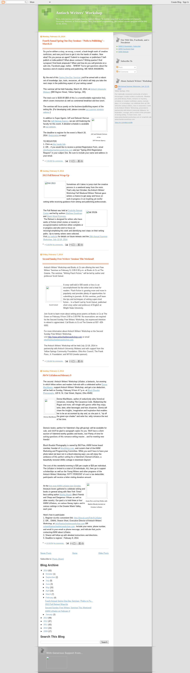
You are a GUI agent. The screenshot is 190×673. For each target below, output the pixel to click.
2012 (45, 621)
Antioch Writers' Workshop (79, 13)
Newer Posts (45, 553)
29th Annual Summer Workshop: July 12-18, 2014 (133, 87)
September (51, 577)
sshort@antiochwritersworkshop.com (59, 526)
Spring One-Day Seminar (69, 77)
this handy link (58, 144)
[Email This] (70, 161)
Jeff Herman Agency (59, 121)
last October (75, 486)
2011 (45, 625)
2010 (45, 628)
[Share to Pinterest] (81, 161)
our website (51, 127)
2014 (45, 570)
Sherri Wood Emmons (56, 216)
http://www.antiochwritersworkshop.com (65, 337)
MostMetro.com (67, 448)
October (49, 574)
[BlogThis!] (73, 161)
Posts (120, 67)
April (48, 591)
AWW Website (123, 52)
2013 (45, 618)
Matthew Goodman (74, 213)
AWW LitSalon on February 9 (56, 375)
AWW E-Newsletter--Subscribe (129, 46)
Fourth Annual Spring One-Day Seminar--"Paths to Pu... (69, 601)
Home (74, 553)
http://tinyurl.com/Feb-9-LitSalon (88, 518)
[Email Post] (66, 161)
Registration (54, 135)
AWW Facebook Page (126, 49)
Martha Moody (66, 494)
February (50, 597)
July (48, 581)
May (48, 587)
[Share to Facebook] (78, 161)
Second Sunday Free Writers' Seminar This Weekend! (68, 259)
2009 (45, 631)
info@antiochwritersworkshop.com (58, 150)
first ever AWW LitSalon (59, 486)
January (49, 614)
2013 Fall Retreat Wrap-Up (55, 175)
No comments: (58, 161)
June (48, 584)
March (49, 594)
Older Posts (103, 553)
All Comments (123, 72)
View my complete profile (124, 122)
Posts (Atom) (58, 559)
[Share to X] (76, 161)
